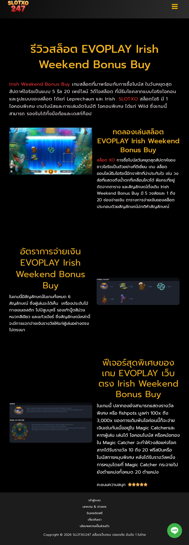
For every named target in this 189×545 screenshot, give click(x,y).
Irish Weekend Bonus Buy (39, 84)
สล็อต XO (106, 160)
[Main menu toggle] (174, 6)
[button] (174, 530)
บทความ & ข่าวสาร (94, 506)
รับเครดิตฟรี (95, 513)
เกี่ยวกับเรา (94, 519)
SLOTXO (127, 98)
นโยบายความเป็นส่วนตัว (94, 526)
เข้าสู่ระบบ (94, 500)
